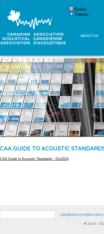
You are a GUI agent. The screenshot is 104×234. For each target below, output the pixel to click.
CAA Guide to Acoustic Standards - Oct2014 (34, 159)
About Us (89, 35)
